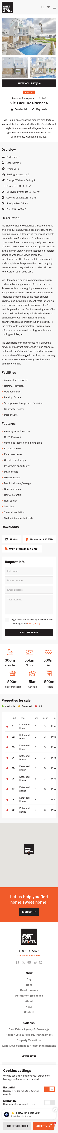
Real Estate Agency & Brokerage (29, 1029)
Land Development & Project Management (29, 1045)
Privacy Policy (33, 623)
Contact (29, 1012)
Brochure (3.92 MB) (41, 539)
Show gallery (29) (29, 83)
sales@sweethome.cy (29, 955)
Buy (29, 979)
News (29, 1006)
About (29, 1001)
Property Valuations (29, 1040)
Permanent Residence (29, 995)
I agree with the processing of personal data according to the (32, 621)
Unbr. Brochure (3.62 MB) (23, 548)
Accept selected (17, 1126)
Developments (29, 990)
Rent (29, 984)
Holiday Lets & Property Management (29, 1034)
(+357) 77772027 (29, 950)
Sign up (27, 911)
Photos (14, 539)
